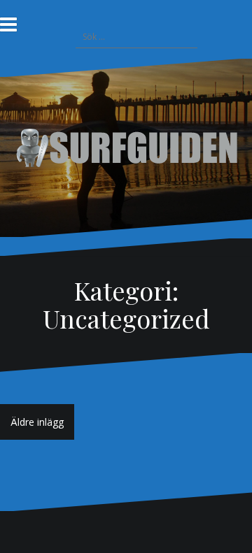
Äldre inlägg (37, 422)
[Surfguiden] (125, 146)
